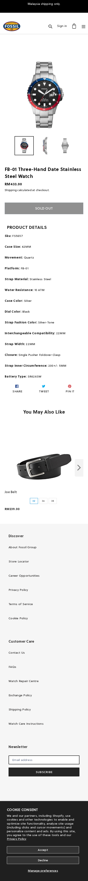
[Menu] (83, 26)
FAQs (12, 667)
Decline (43, 860)
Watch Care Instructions (26, 724)
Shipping (11, 190)
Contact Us (17, 652)
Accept (43, 850)
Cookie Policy (18, 618)
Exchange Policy (20, 695)
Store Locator (19, 561)
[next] (79, 468)
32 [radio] (33, 501)
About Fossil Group (23, 547)
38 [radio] (52, 501)
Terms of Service (21, 604)
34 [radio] (43, 501)
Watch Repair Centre (24, 681)
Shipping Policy (20, 709)
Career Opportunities (24, 575)
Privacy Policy (16, 839)
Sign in (63, 26)
